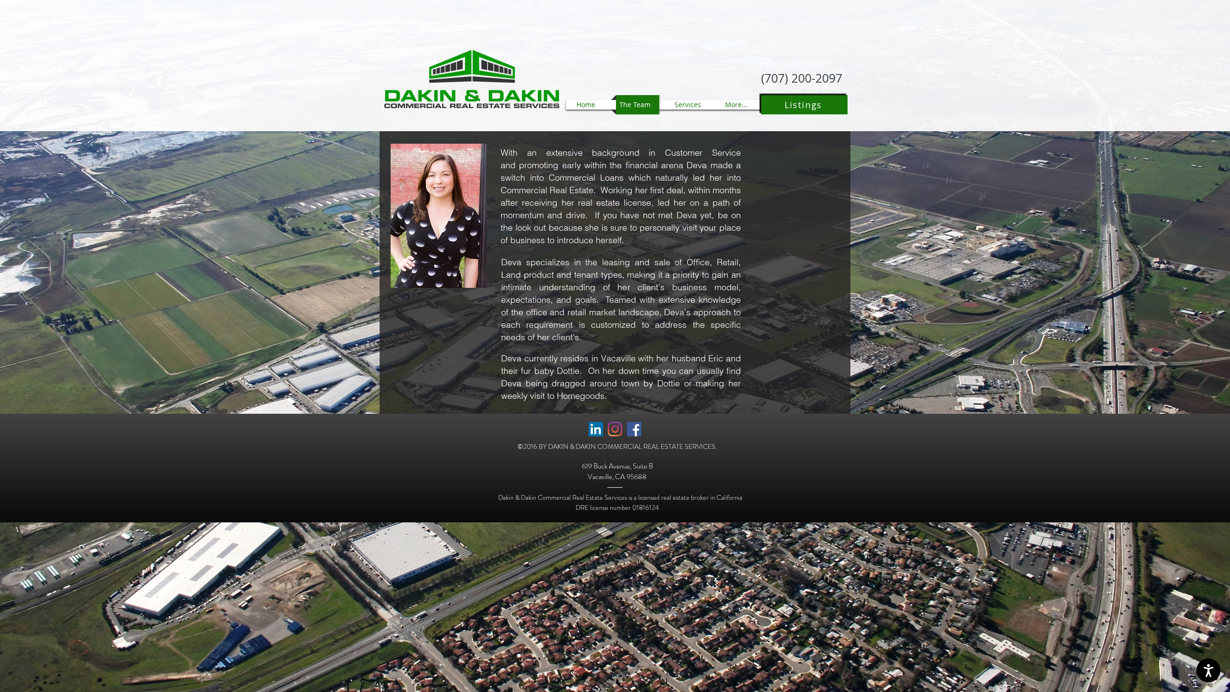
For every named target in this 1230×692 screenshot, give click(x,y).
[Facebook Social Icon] (634, 429)
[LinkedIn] (596, 429)
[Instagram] (615, 429)
